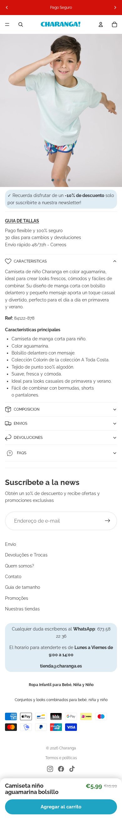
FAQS (21, 453)
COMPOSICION (26, 409)
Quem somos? (19, 565)
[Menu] (7, 24)
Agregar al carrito (61, 807)
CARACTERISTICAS (30, 261)
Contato (13, 576)
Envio (10, 544)
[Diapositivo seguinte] (115, 7)
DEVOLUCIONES (28, 437)
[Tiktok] (72, 769)
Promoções (16, 598)
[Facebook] (61, 769)
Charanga (67, 748)
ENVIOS (20, 423)
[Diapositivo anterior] (7, 7)
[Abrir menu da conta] (101, 24)
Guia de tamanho (22, 587)
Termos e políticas (61, 758)
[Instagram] (50, 769)
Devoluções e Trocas (26, 554)
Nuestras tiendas (22, 608)
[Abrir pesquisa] (21, 24)
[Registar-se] (107, 521)
